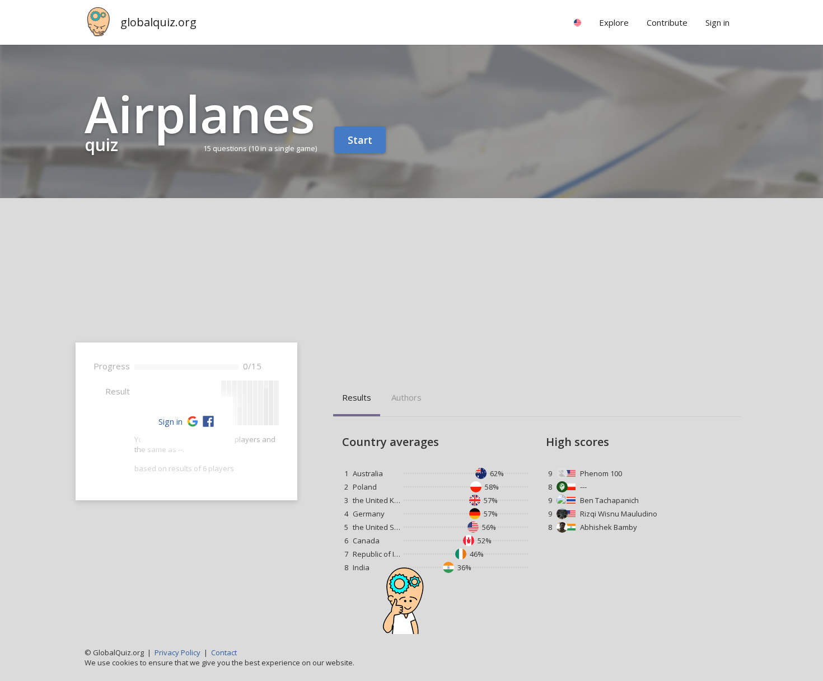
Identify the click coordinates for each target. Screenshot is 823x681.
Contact (224, 652)
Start (360, 140)
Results (356, 397)
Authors (406, 397)
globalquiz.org (158, 22)
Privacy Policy (177, 652)
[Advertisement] (411, 282)
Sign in (170, 421)
